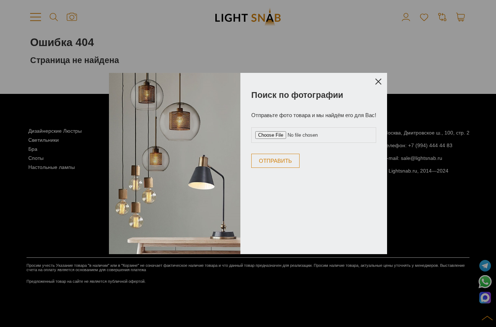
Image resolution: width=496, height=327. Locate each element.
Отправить (275, 161)
